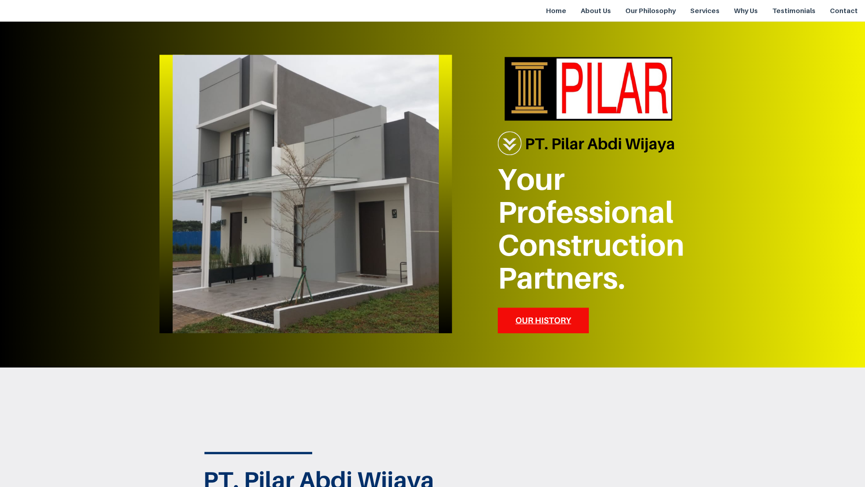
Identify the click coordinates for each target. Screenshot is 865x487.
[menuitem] (556, 10)
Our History (543, 321)
